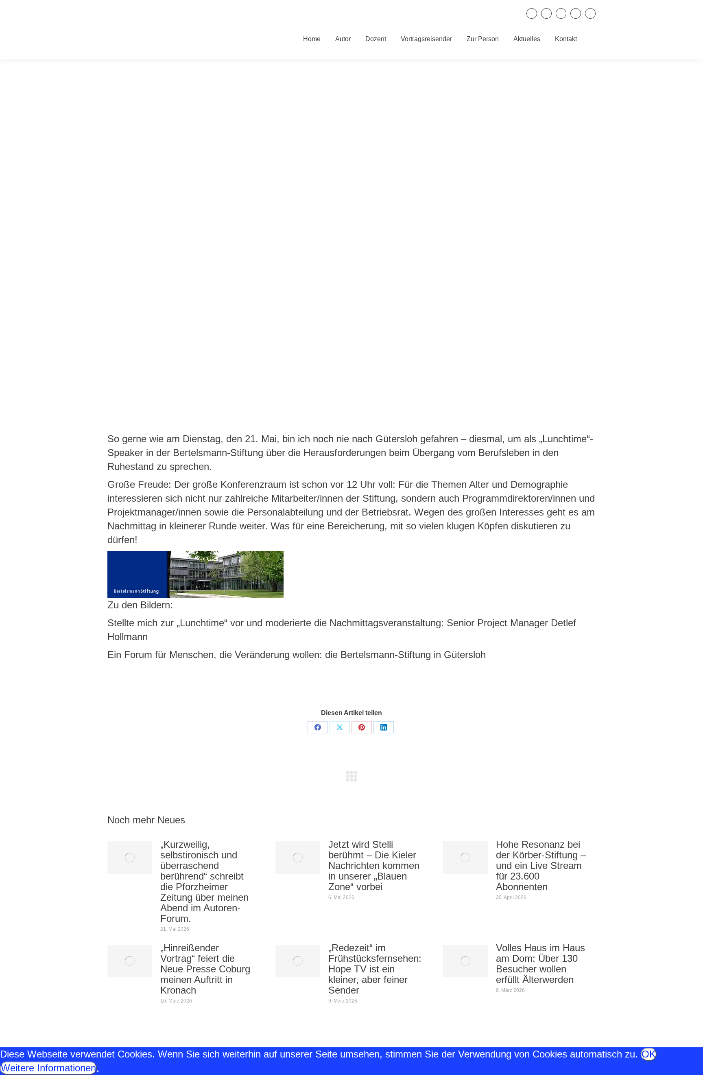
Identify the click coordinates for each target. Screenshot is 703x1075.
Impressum (506, 1058)
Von (360, 685)
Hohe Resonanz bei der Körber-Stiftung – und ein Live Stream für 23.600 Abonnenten (541, 865)
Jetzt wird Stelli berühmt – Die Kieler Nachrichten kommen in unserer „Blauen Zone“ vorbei (373, 865)
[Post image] (129, 857)
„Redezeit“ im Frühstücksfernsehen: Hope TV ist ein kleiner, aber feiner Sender (374, 969)
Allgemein (321, 685)
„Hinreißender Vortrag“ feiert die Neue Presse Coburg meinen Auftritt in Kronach (205, 969)
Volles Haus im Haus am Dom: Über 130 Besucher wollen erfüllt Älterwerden (540, 964)
